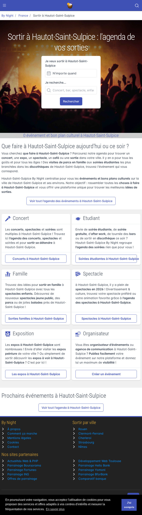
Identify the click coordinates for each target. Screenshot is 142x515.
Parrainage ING (18, 474)
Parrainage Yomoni (91, 470)
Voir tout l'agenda (71, 201)
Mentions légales (19, 438)
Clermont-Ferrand (90, 433)
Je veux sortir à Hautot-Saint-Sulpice (66, 63)
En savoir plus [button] (55, 509)
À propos (13, 429)
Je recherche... (55, 82)
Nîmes (82, 447)
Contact (13, 447)
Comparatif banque (92, 478)
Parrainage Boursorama (24, 465)
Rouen (82, 429)
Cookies (13, 442)
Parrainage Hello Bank (94, 465)
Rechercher (71, 101)
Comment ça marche (22, 433)
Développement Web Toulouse (99, 461)
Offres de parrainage (22, 478)
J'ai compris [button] (129, 505)
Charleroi (84, 438)
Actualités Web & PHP (22, 461)
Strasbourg (86, 442)
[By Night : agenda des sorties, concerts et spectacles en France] (70, 5)
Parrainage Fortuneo (21, 470)
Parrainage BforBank (93, 474)
